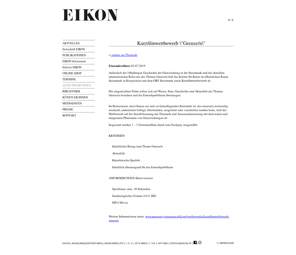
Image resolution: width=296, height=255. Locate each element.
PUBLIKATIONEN (74, 55)
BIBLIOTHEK (71, 91)
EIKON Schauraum (74, 61)
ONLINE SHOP (71, 73)
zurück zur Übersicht (124, 55)
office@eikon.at (180, 243)
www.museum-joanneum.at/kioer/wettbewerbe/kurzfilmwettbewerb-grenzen (169, 218)
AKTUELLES (71, 43)
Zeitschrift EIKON (73, 49)
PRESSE (67, 109)
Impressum (226, 243)
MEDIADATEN (72, 103)
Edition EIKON (71, 67)
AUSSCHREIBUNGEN (76, 85)
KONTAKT (69, 115)
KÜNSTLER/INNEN (75, 97)
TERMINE (69, 79)
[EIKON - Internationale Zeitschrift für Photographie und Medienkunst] (90, 15)
